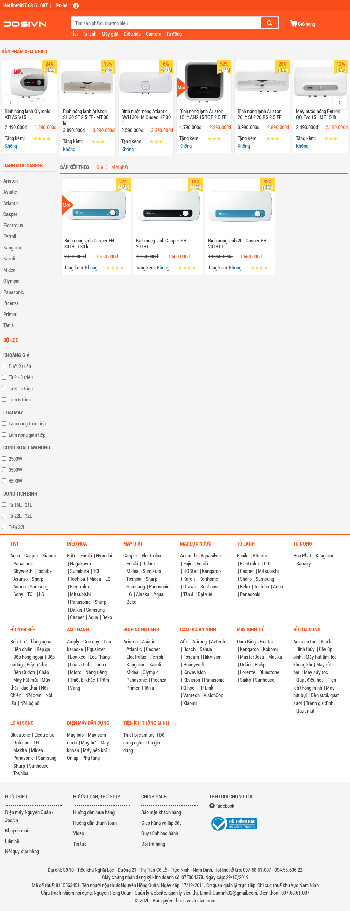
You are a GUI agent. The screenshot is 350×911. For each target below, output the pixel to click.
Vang (75, 687)
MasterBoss (252, 656)
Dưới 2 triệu (20, 366)
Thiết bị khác (82, 679)
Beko (107, 617)
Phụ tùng (91, 757)
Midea (9, 269)
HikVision (212, 656)
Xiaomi (49, 555)
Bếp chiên (22, 648)
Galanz (149, 563)
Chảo (44, 672)
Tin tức (80, 843)
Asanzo (20, 578)
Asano (19, 586)
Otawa (189, 586)
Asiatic (10, 191)
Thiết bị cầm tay (139, 734)
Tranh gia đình (319, 703)
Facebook (224, 805)
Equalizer (96, 648)
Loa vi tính (80, 664)
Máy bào (75, 734)
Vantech (191, 695)
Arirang (199, 641)
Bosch (189, 648)
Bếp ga (43, 648)
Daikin (76, 609)
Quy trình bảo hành (159, 833)
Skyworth (22, 570)
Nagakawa (80, 563)
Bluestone (269, 672)
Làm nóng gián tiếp (27, 434)
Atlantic (11, 203)
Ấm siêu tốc (305, 641)
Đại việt (205, 594)
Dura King (246, 641)
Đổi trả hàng (153, 843)
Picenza (11, 302)
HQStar (190, 570)
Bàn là (327, 641)
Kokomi (270, 648)
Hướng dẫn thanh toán (95, 822)
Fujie (187, 563)
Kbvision (191, 679)
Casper (10, 213)
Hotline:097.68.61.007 (25, 5)
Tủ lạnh (89, 33)
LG (41, 594)
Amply (73, 641)
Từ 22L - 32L (20, 515)
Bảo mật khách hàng (161, 812)
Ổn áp (72, 757)
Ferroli (9, 236)
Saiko (245, 679)
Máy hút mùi (25, 679)
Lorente (247, 672)
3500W (15, 469)
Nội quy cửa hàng (22, 851)
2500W (15, 458)
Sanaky (303, 563)
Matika (275, 656)
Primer (10, 314)
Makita (20, 750)
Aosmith (188, 555)
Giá (99, 167)
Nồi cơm (33, 695)
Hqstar (266, 641)
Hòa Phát (302, 555)
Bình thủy (305, 648)
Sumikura (79, 570)
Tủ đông (174, 33)
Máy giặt (110, 33)
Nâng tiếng (96, 672)
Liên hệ (60, 5)
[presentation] (10, 102)
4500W (15, 480)
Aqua (15, 555)
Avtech (218, 641)
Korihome (208, 578)
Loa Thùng (100, 656)
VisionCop (213, 695)
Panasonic (13, 291)
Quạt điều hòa (310, 679)
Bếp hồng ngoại (28, 656)
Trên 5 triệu (20, 399)
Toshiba (44, 570)
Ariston (10, 180)
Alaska (142, 594)
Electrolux (13, 225)
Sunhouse (210, 586)
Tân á (8, 325)
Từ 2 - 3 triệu (21, 377)
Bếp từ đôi (37, 664)
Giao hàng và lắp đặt (161, 822)
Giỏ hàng (306, 23)
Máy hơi (88, 742)
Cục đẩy (91, 641)
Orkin (245, 664)
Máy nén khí (95, 750)
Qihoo (188, 687)
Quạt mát (305, 710)
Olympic (11, 280)
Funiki (86, 555)
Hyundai (104, 555)
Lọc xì (100, 664)
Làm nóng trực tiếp (27, 423)
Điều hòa (132, 33)
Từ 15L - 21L (20, 504)
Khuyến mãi (16, 830)
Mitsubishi (80, 594)
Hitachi (260, 555)
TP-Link (206, 687)
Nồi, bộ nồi (30, 703)
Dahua (206, 648)
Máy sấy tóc (316, 672)
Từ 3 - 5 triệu (21, 388)
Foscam (191, 656)
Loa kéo (77, 656)
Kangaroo (12, 247)
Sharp (37, 578)
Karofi (9, 258)
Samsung (39, 586)
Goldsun (21, 742)
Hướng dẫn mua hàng (94, 812)
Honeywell (193, 664)
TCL (31, 594)
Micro (75, 672)
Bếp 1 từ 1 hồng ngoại (31, 641)
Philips (261, 664)
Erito (71, 555)
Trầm (104, 679)
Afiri (184, 641)
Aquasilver (211, 555)
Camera (153, 33)
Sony (18, 594)
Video (78, 833)
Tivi (74, 33)
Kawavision (194, 672)
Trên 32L (17, 527)
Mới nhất (120, 167)
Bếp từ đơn (24, 672)
